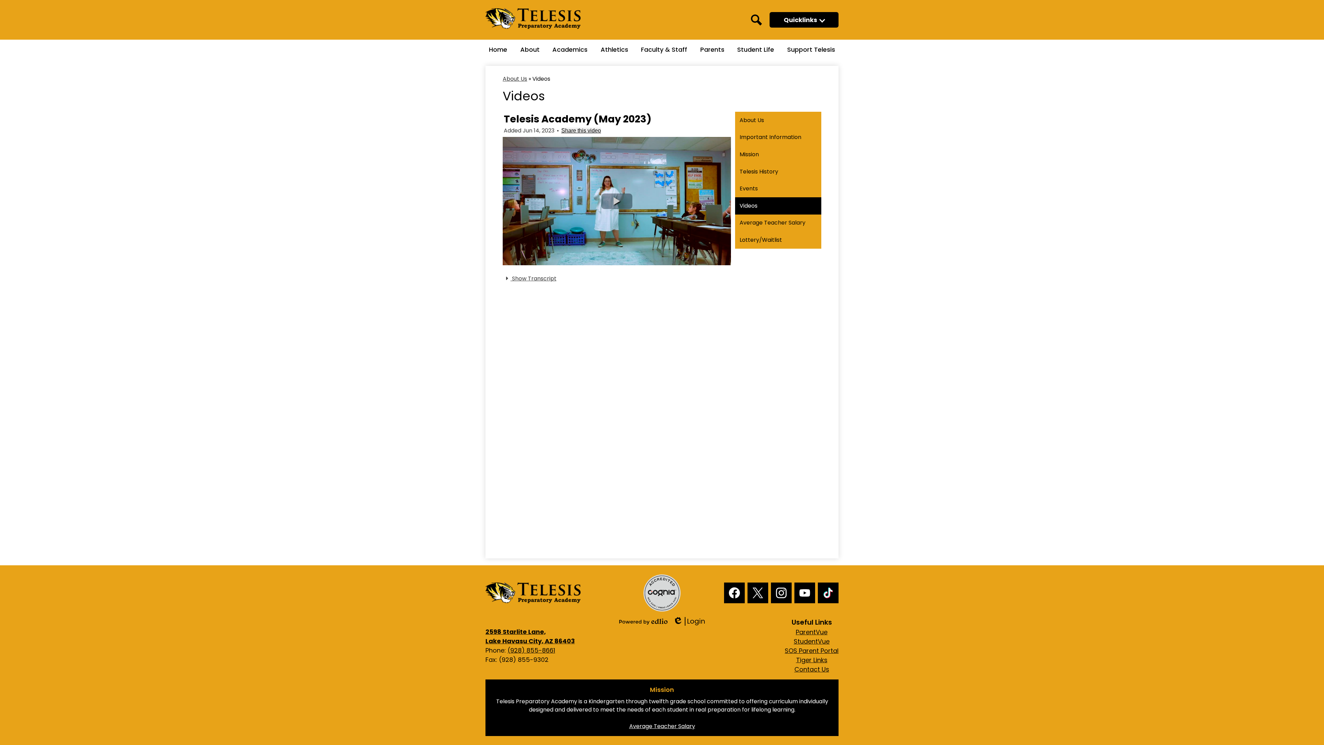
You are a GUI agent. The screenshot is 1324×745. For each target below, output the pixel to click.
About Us (515, 79)
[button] (804, 20)
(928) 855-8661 (531, 650)
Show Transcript (533, 278)
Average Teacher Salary (662, 726)
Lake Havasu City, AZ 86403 (530, 636)
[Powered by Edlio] (643, 621)
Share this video (581, 130)
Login (689, 621)
